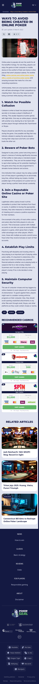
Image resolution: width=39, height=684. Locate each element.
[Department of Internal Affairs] (11, 624)
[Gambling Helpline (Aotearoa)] (19, 631)
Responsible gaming (19, 584)
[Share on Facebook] (9, 34)
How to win (19, 540)
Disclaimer (19, 599)
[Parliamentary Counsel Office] (25, 624)
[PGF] (7, 631)
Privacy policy (31, 677)
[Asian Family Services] (32, 631)
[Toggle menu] (3, 5)
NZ (33, 5)
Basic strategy (19, 555)
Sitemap (5, 681)
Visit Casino (19, 347)
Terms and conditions (30, 681)
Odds (19, 570)
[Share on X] (4, 34)
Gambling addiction (9, 677)
